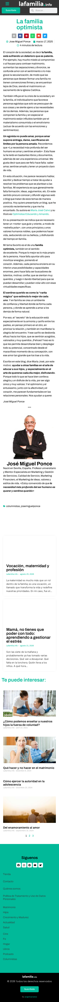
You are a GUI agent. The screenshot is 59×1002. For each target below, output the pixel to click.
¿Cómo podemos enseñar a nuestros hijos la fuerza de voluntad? (27, 723)
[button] (14, 36)
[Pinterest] (29, 865)
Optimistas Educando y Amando (30, 214)
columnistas (13, 506)
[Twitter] (40, 865)
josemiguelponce (30, 506)
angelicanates (31, 997)
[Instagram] (24, 865)
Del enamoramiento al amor (21, 827)
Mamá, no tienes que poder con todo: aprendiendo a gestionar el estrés (28, 635)
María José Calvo (40, 210)
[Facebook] (18, 865)
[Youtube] (35, 865)
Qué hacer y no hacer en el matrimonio (28, 767)
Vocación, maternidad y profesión (27, 568)
